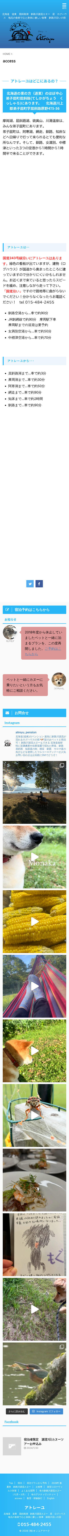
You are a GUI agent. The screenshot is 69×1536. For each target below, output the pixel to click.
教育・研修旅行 (34, 1498)
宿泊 (20, 1483)
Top (11, 1483)
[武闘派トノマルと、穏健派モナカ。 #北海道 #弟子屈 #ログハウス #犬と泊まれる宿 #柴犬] (34, 1050)
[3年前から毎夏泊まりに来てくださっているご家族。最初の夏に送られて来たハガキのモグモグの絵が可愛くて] (34, 1244)
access (18, 1498)
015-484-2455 (35, 1524)
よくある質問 (28, 1490)
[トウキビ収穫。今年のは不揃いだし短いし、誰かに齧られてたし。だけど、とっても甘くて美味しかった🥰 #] (34, 921)
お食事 (39, 1486)
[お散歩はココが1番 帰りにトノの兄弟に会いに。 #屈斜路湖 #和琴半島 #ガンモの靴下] (34, 792)
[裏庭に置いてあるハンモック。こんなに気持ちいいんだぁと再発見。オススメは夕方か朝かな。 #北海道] (34, 986)
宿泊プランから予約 (37, 1483)
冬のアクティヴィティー (43, 1494)
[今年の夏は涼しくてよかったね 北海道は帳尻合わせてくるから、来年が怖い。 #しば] (34, 857)
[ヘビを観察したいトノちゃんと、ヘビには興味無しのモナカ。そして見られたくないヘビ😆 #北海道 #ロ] (34, 1309)
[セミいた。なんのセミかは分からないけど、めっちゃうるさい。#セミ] (34, 1115)
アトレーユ (34, 1507)
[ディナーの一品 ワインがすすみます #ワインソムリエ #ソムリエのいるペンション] (34, 1180)
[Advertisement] (34, 469)
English (50, 1498)
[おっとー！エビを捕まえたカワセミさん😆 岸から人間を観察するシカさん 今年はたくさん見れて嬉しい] (34, 1374)
